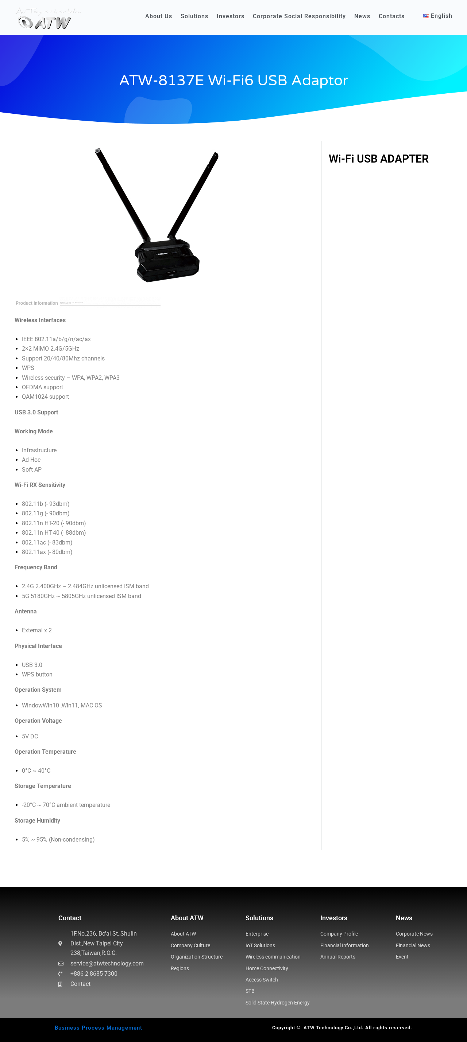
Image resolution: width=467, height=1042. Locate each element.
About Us (158, 16)
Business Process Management (98, 1028)
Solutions (194, 16)
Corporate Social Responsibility (299, 16)
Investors (230, 16)
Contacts (392, 16)
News (362, 16)
